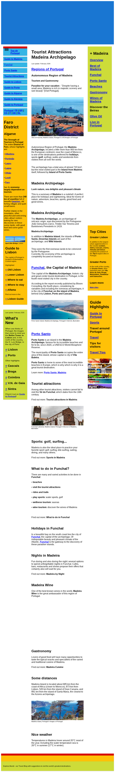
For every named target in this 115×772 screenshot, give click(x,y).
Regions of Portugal (47, 69)
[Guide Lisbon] (100, 372)
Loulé (8, 177)
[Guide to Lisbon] (15, 241)
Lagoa (8, 168)
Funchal (8, 65)
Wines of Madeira (96, 99)
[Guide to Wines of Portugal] (100, 362)
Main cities (94, 287)
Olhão (8, 173)
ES (5, 113)
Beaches (96, 86)
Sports (94, 322)
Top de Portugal (15, 52)
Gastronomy (98, 92)
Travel (94, 337)
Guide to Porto (12, 87)
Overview (96, 60)
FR (16, 110)
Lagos (8, 163)
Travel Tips (98, 352)
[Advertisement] (57, 22)
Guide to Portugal (13, 105)
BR (21, 110)
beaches (16, 201)
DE (14, 113)
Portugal (8, 110)
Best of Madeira (95, 67)
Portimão (9, 158)
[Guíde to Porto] (100, 388)
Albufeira (9, 154)
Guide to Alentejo (13, 99)
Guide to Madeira (13, 59)
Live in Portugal (96, 123)
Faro (7, 182)
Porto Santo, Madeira (55, 372)
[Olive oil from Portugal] (100, 377)
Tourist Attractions (14, 76)
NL (19, 113)
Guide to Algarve (13, 93)
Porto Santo (10, 70)
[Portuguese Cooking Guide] (100, 367)
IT (10, 113)
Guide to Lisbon (12, 82)
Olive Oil (96, 116)
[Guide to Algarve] (100, 383)
